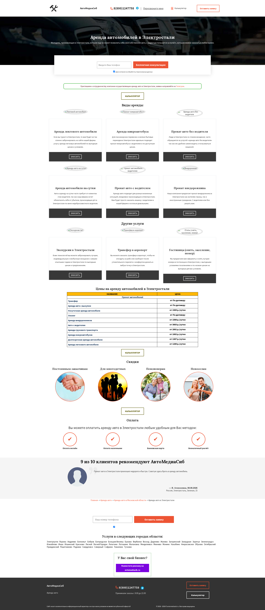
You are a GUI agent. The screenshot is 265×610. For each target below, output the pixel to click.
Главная (94, 500)
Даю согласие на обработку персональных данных (134, 72)
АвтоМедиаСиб (55, 585)
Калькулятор (180, 8)
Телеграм (180, 86)
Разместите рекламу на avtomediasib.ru (132, 568)
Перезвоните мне (153, 8)
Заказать (75, 157)
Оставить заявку (208, 8)
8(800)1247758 (124, 8)
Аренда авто (106, 500)
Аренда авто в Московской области (130, 500)
